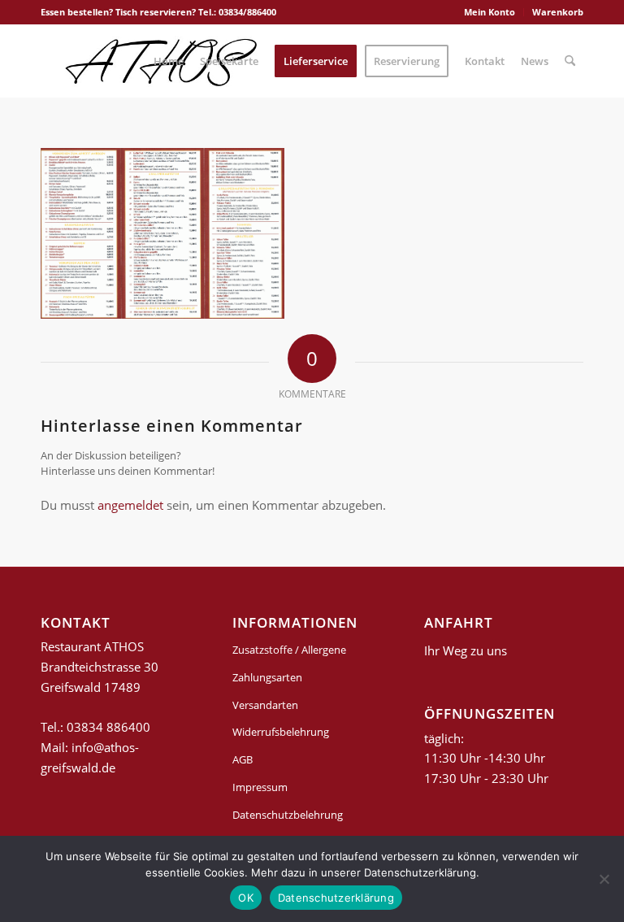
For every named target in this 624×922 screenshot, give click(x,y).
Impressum (260, 787)
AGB (242, 759)
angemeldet (130, 505)
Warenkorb (557, 12)
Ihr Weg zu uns (465, 650)
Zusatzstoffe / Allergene (289, 649)
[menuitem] (490, 12)
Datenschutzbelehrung (287, 814)
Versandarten (265, 705)
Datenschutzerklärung (336, 897)
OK (246, 897)
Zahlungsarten (267, 677)
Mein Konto (489, 12)
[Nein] (604, 879)
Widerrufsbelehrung (280, 731)
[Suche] (570, 61)
